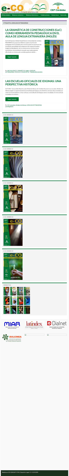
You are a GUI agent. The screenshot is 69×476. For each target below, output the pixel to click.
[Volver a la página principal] (34, 6)
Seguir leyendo (12, 57)
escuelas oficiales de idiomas (18, 105)
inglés (27, 70)
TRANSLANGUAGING (36, 72)
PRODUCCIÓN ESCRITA (22, 72)
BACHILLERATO (12, 70)
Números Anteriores (32, 15)
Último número (6, 15)
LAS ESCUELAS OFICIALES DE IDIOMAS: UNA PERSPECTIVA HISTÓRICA (33, 82)
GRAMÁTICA (21, 70)
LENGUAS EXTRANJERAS (34, 105)
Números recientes (17, 15)
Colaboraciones (45, 15)
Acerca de (63, 15)
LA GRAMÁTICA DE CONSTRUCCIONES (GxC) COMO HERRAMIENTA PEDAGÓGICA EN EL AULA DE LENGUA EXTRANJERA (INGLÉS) (33, 33)
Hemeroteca (55, 15)
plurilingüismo (9, 106)
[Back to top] (65, 472)
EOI (8, 105)
